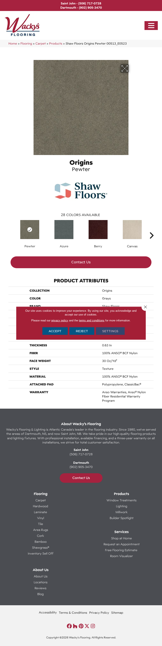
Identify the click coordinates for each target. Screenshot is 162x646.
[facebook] (69, 626)
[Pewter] (30, 229)
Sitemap (117, 612)
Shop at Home (121, 538)
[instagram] (93, 626)
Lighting (121, 506)
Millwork (122, 512)
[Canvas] (132, 229)
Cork (40, 535)
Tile (40, 524)
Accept (55, 331)
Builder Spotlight (122, 518)
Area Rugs (40, 530)
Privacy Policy (99, 612)
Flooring (26, 43)
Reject (82, 331)
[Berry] (98, 229)
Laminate (40, 512)
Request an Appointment (122, 544)
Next (151, 229)
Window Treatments (121, 500)
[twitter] (87, 626)
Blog (40, 594)
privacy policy (59, 320)
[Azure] (64, 229)
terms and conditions (91, 320)
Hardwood (40, 506)
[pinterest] (81, 626)
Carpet (40, 43)
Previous (10, 229)
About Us (40, 576)
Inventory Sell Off (40, 553)
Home (12, 43)
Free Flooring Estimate (121, 550)
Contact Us (81, 262)
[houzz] (75, 626)
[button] (151, 26)
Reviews (40, 588)
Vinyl (40, 518)
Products (55, 43)
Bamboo (41, 541)
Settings (110, 331)
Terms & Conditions (73, 612)
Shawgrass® (40, 547)
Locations (40, 582)
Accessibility (48, 612)
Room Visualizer (121, 556)
